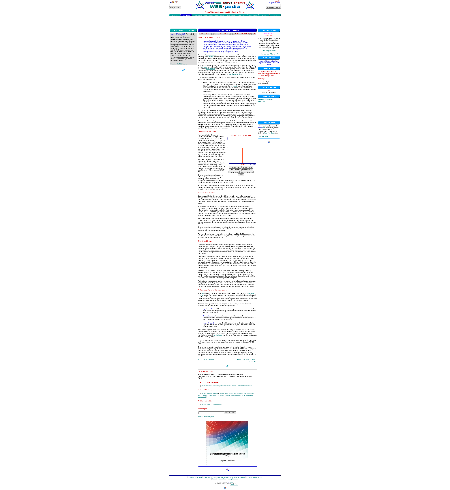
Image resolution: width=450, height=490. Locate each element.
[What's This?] (269, 35)
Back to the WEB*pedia (206, 417)
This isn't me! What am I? (269, 54)
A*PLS (260, 477)
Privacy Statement (233, 479)
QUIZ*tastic (233, 477)
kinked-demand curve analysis (210, 385)
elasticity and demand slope (233, 395)
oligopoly (203, 393)
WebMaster (234, 485)
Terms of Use (222, 479)
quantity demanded (235, 74)
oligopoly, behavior (212, 393)
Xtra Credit (261, 101)
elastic (210, 57)
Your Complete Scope (269, 51)
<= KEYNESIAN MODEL (207, 359)
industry (205, 67)
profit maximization (247, 395)
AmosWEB (191, 477)
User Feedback (269, 133)
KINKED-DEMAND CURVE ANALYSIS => (246, 360)
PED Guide (241, 477)
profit (202, 293)
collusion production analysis (228, 385)
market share (210, 69)
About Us (214, 479)
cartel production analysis (245, 385)
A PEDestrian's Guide (265, 99)
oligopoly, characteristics (226, 393)
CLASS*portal (225, 477)
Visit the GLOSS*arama (179, 64)
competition (234, 86)
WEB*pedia (198, 477)
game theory (217, 404)
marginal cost (217, 335)
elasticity (205, 395)
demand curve (211, 55)
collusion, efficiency (206, 404)
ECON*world (216, 477)
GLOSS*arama (207, 477)
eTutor (255, 477)
